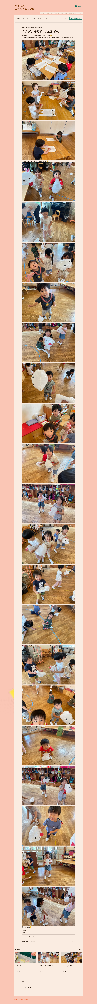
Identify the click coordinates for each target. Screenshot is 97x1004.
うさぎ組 (32, 18)
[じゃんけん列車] (71, 957)
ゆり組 (39, 18)
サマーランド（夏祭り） (47, 966)
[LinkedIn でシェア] (30, 936)
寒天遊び (19, 966)
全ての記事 (18, 18)
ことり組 (25, 18)
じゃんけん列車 (67, 966)
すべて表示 (79, 949)
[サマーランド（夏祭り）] (48, 957)
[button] (66, 18)
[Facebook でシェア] (23, 936)
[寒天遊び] (25, 957)
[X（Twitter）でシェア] (26, 936)
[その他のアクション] (74, 28)
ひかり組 (46, 18)
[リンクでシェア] (33, 936)
